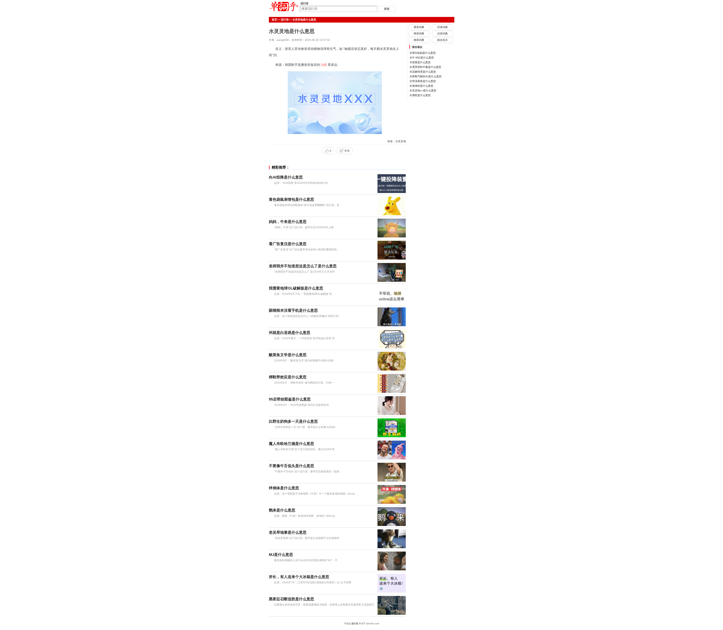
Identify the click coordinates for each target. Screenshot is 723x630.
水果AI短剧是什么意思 (423, 52)
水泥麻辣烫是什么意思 (423, 71)
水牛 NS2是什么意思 (422, 57)
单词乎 (362, 623)
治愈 (324, 65)
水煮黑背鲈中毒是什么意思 (425, 66)
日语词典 (442, 27)
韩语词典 (419, 33)
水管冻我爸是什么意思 (423, 81)
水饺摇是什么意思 (420, 62)
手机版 (347, 623)
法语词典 (442, 33)
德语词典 (419, 39)
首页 (274, 19)
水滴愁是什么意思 (420, 95)
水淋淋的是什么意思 (421, 85)
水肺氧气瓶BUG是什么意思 (426, 76)
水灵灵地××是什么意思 (423, 90)
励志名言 (442, 39)
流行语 (285, 19)
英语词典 (419, 27)
